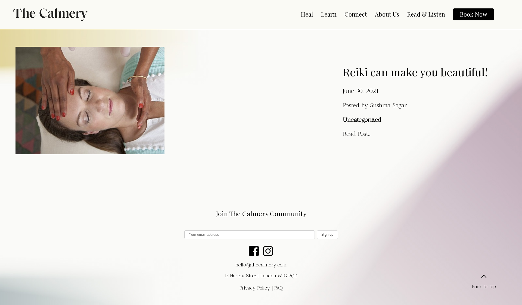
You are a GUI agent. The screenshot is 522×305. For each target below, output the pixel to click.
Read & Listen (426, 14)
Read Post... (357, 133)
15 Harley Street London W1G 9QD (261, 276)
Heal (307, 14)
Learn (329, 14)
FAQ (278, 288)
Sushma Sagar (388, 105)
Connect (355, 14)
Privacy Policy (255, 288)
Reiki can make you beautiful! (415, 72)
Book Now (473, 14)
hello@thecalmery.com (261, 265)
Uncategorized (362, 119)
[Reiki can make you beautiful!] (89, 149)
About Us (387, 14)
